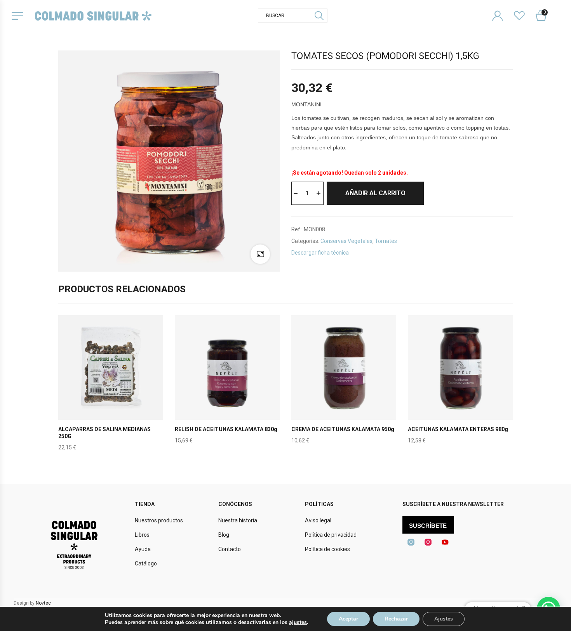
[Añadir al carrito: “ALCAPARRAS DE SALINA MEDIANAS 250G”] (110, 385)
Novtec (43, 603)
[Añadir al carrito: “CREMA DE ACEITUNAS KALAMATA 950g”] (343, 385)
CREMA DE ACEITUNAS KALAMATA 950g (342, 429)
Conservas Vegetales (346, 241)
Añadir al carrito (375, 193)
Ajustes (443, 618)
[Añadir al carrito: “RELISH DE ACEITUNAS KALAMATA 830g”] (227, 385)
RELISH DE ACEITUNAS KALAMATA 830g (226, 429)
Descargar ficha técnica (320, 253)
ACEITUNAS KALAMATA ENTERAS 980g (458, 429)
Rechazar (396, 618)
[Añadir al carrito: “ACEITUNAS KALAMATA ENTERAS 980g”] (460, 385)
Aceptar (348, 618)
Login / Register (502, 9)
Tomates (386, 241)
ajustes (298, 622)
